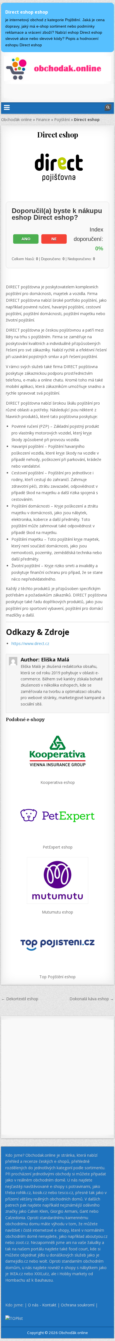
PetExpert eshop (58, 847)
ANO (25, 238)
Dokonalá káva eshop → (92, 998)
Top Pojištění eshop (57, 976)
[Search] (108, 107)
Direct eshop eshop (26, 12)
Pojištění (62, 119)
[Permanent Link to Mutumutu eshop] (57, 880)
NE (54, 238)
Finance (43, 119)
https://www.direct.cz (30, 643)
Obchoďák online (16, 119)
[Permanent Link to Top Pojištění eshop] (57, 945)
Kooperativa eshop (57, 782)
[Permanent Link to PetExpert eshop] (57, 815)
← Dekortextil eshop (19, 998)
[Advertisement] (59, 91)
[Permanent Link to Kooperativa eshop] (57, 751)
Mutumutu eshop (57, 912)
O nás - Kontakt (42, 1305)
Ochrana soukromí (77, 1305)
